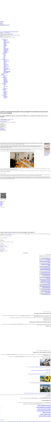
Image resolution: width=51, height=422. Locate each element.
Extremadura (5, 66)
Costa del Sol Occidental (6, 42)
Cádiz (4, 54)
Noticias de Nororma (47, 412)
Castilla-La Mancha (6, 64)
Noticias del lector (6, 96)
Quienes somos (14, 421)
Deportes (3, 74)
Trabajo (1, 204)
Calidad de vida (2, 203)
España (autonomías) (6, 72)
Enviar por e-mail (2, 128)
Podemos (5, 84)
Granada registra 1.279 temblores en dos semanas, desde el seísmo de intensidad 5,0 (44, 259)
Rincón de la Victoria (6, 48)
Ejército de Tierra (6, 82)
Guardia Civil (5, 80)
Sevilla (4, 58)
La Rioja (5, 70)
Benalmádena (5, 40)
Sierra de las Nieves (6, 50)
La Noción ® (1, 421)
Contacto (23, 421)
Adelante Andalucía (6, 86)
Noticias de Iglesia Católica (45, 414)
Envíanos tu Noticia (19, 421)
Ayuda (7, 421)
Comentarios (5, 121)
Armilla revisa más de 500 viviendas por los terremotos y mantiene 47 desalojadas (45, 280)
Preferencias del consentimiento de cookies (45, 421)
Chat (1, 32)
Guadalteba (5, 44)
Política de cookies (38, 421)
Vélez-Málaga (5, 52)
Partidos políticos (6, 88)
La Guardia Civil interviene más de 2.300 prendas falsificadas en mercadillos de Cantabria (45, 264)
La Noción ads (46, 155)
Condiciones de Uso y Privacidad (31, 421)
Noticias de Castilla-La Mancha (45, 415)
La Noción (1, 31)
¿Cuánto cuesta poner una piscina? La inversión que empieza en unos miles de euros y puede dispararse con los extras (45, 269)
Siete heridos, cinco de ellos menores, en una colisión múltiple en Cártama (44, 266)
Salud (4, 90)
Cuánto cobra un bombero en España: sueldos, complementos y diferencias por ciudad (45, 262)
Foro (2, 32)
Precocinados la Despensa (47, 152)
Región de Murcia (6, 68)
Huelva (4, 56)
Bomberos (5, 78)
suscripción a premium (9, 235)
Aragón (4, 60)
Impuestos (1, 201)
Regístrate (1, 23)
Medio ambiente (5, 92)
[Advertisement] (22, 5)
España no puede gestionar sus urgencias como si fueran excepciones (45, 272)
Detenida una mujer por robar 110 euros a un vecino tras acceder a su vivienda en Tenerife (45, 294)
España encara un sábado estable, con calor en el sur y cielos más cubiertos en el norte (45, 292)
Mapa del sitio (10, 421)
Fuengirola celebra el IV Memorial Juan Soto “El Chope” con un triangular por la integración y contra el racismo (45, 274)
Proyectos (1, 202)
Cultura (4, 76)
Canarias (5, 62)
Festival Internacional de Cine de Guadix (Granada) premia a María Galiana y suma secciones (45, 282)
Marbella (5, 46)
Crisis (1, 205)
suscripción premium (11, 233)
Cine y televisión (6, 94)
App (4, 32)
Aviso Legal (25, 421)
